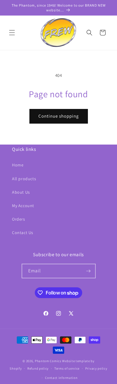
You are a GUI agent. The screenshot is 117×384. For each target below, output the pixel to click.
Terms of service (67, 368)
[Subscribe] (88, 271)
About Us (21, 192)
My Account (23, 205)
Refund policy (38, 368)
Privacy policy (96, 368)
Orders (18, 219)
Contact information (61, 378)
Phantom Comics (48, 361)
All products (24, 178)
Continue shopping (58, 116)
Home (17, 165)
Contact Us (22, 232)
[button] (12, 32)
